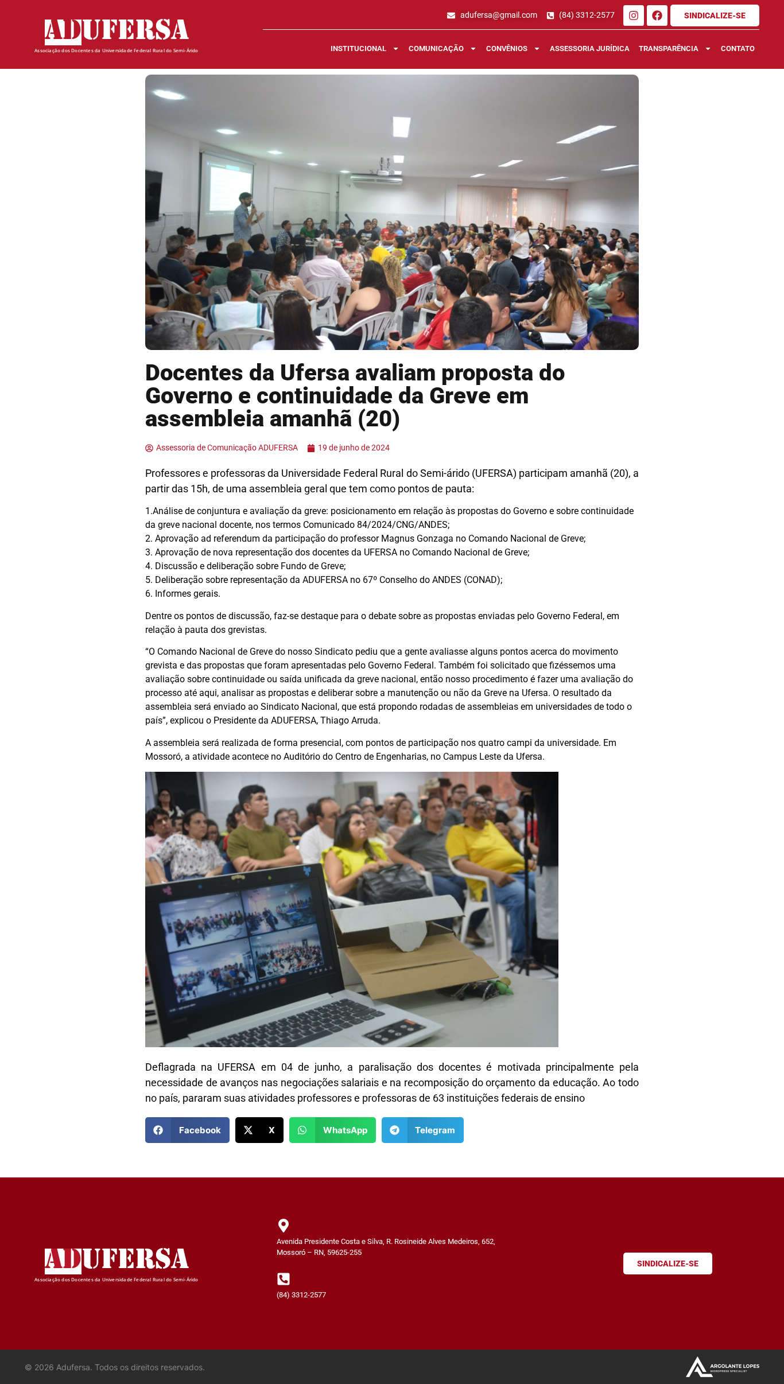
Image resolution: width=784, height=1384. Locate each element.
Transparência (668, 48)
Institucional (358, 48)
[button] (187, 1130)
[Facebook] (657, 15)
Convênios (506, 48)
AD (63, 32)
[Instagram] (633, 15)
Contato (738, 48)
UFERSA (135, 32)
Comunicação (436, 48)
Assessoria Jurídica (590, 48)
